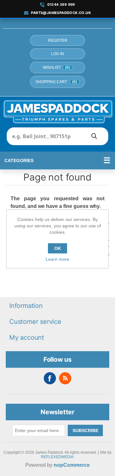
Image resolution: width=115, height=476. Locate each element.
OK (57, 248)
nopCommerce (72, 465)
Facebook (50, 378)
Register (57, 40)
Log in (57, 54)
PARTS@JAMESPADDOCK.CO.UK (61, 13)
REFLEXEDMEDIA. (57, 457)
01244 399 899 (61, 5)
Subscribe (85, 430)
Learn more (57, 259)
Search (94, 136)
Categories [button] (19, 160)
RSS (65, 378)
